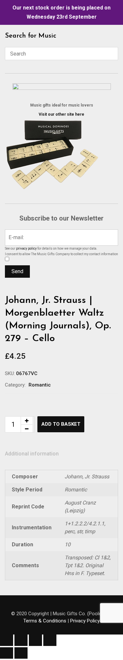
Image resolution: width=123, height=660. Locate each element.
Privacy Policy (85, 621)
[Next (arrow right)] (21, 653)
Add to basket (60, 424)
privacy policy (26, 248)
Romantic (40, 385)
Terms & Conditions (44, 621)
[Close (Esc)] (49, 640)
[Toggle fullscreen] (21, 640)
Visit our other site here (61, 114)
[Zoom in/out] (6, 640)
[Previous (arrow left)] (6, 653)
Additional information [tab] (32, 454)
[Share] (35, 640)
